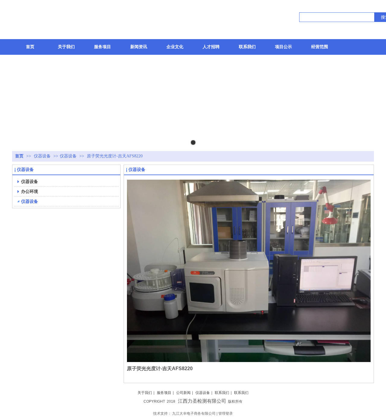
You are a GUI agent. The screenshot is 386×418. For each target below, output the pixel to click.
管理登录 (225, 413)
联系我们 (222, 393)
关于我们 (145, 393)
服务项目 (164, 393)
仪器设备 (43, 156)
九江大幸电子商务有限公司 (194, 413)
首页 (19, 156)
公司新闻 (183, 393)
